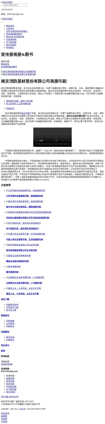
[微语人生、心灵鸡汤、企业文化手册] (23, 288)
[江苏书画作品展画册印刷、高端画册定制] (25, 190)
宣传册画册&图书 (9, 67)
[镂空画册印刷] (13, 266)
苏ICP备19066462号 (10, 397)
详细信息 (10, 108)
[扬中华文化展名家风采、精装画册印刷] (24, 201)
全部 (8, 31)
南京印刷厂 (27, 113)
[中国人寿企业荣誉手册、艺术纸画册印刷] (25, 234)
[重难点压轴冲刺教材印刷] (18, 256)
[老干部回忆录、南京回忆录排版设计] (23, 223)
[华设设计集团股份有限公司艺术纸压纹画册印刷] (28, 212)
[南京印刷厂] (52, 2)
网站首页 (10, 26)
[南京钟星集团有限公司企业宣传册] (22, 245)
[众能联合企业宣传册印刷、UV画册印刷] (25, 277)
